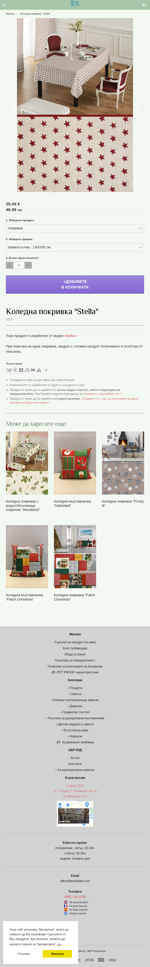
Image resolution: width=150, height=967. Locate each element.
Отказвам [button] (24, 953)
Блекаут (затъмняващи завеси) (76, 700)
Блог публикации (75, 648)
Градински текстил (76, 712)
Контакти (75, 764)
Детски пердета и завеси (76, 724)
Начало (10, 13)
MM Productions (96, 951)
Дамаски (76, 706)
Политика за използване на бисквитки (75, 666)
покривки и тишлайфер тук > (102, 393)
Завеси (76, 694)
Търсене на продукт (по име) (75, 642)
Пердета (76, 688)
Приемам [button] (57, 953)
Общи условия (75, 654)
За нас (75, 757)
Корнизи (76, 736)
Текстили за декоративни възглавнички (76, 718)
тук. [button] (59, 944)
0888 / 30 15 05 (75, 896)
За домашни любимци (78, 742)
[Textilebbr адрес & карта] (75, 825)
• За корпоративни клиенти (75, 770)
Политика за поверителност (75, 660)
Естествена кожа (76, 730)
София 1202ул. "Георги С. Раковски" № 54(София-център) (75, 791)
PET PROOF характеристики (77, 672)
